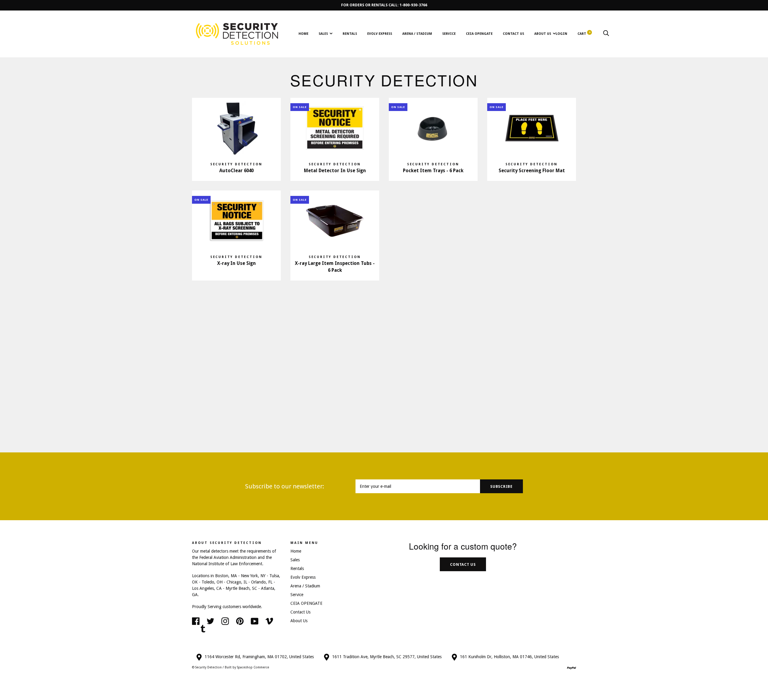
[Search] (606, 34)
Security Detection (236, 164)
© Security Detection (207, 667)
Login (561, 34)
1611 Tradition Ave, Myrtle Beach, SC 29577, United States (387, 656)
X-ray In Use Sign (236, 263)
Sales (323, 34)
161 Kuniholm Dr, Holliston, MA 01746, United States (509, 656)
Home (303, 34)
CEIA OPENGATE (479, 34)
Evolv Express (379, 34)
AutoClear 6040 (236, 170)
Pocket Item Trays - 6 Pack (433, 170)
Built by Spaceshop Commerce (247, 667)
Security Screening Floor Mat (532, 170)
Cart (584, 34)
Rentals (350, 34)
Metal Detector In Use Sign (335, 170)
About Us (542, 34)
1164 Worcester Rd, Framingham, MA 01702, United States (259, 656)
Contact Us (513, 34)
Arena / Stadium (417, 34)
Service (449, 34)
